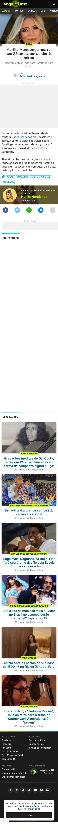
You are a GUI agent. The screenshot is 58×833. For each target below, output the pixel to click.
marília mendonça (40, 177)
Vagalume (15, 4)
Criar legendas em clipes (13, 777)
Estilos (32, 11)
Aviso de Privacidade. (30, 809)
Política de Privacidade (40, 747)
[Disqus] (29, 285)
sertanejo (22, 177)
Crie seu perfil (8, 769)
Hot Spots (6, 747)
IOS (41, 773)
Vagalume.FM (8, 759)
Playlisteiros (7, 740)
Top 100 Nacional (10, 751)
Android (49, 773)
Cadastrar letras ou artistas (15, 773)
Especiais (6, 744)
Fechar (29, 815)
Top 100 (19, 11)
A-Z (43, 11)
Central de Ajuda (37, 740)
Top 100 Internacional (12, 755)
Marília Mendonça (21, 136)
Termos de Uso (36, 744)
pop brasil (8, 182)
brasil (10, 177)
